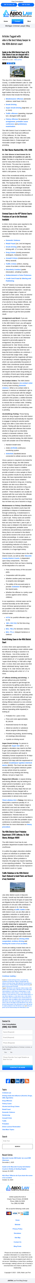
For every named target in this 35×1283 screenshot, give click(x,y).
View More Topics (8, 1129)
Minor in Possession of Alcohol (10, 986)
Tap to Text (26, 4)
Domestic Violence (13, 240)
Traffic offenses (12, 113)
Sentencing (6, 1115)
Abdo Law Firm (26, 1272)
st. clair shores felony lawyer (23, 994)
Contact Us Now (17, 1067)
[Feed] (27, 1081)
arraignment (10, 121)
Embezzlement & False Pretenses (18, 275)
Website (17, 1224)
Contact (17, 21)
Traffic (4, 1121)
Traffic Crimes (11, 264)
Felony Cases (5, 984)
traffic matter (20, 909)
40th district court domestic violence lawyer (17, 988)
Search (17, 1146)
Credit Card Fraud (13, 278)
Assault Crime (24, 980)
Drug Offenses (28, 983)
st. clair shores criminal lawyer (18, 991)
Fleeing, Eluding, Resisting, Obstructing (20, 984)
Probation (5, 1124)
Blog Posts (17, 1246)
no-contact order (26, 383)
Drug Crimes (11, 252)
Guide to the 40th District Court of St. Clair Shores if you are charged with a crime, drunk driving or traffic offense (15, 54)
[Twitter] (13, 1081)
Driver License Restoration (11, 1126)
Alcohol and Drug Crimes (13, 980)
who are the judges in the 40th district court (17, 1002)
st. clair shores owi (18, 996)
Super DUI (16, 746)
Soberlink (9, 454)
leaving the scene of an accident (14, 944)
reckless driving (18, 941)
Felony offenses (12, 119)
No (11, 1052)
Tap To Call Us (9, 4)
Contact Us (17, 1242)
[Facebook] (8, 1081)
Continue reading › (9, 976)
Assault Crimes (12, 258)
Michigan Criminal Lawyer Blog (17, 13)
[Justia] (22, 1081)
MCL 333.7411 (11, 623)
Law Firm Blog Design (17, 1280)
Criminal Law (5, 981)
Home (6, 21)
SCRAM (14, 448)
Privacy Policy (17, 1229)
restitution (15, 587)
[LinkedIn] (17, 1081)
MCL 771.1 (10, 632)
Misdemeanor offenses (14, 99)
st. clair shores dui (11, 994)
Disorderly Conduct (13, 269)
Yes (5, 1052)
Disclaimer (17, 1233)
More (29, 21)
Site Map (17, 1237)
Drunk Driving (11, 104)
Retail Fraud (10, 243)
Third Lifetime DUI (9, 800)
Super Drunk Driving (14, 108)
